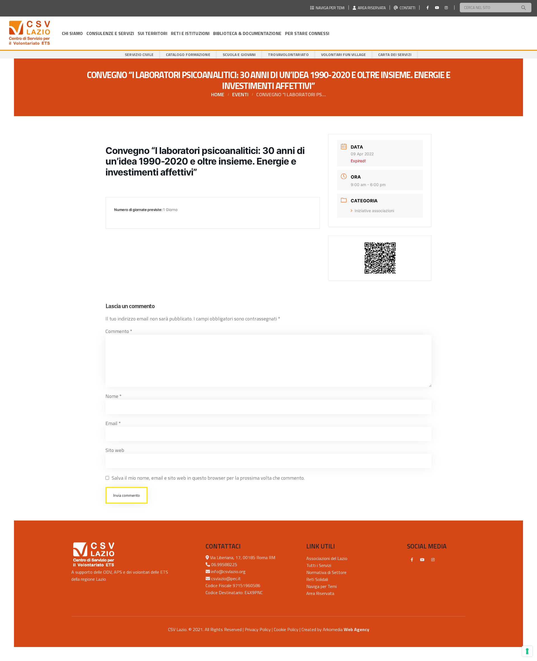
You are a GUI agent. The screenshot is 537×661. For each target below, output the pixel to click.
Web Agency (356, 629)
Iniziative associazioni (374, 210)
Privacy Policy (258, 629)
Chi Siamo (72, 33)
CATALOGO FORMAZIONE (188, 54)
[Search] (523, 7)
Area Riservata (320, 593)
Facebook (412, 559)
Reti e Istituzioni (190, 33)
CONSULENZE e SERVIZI (110, 33)
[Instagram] (446, 7)
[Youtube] (437, 7)
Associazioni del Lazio (326, 558)
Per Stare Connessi (307, 33)
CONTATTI (406, 8)
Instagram (433, 559)
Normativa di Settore (326, 572)
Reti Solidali (317, 579)
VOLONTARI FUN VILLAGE (343, 54)
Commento (118, 331)
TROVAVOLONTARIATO (288, 54)
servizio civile (139, 54)
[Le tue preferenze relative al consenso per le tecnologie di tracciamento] (527, 651)
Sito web (114, 450)
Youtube (422, 559)
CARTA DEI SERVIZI (394, 54)
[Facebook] (428, 7)
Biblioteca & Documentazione (247, 33)
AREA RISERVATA (371, 8)
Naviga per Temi (321, 586)
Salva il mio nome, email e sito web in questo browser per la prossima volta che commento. (208, 477)
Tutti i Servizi (318, 565)
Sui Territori (152, 33)
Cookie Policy (286, 629)
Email (113, 423)
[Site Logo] (29, 33)
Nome (113, 396)
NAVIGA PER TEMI (329, 8)
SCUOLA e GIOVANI (239, 54)
